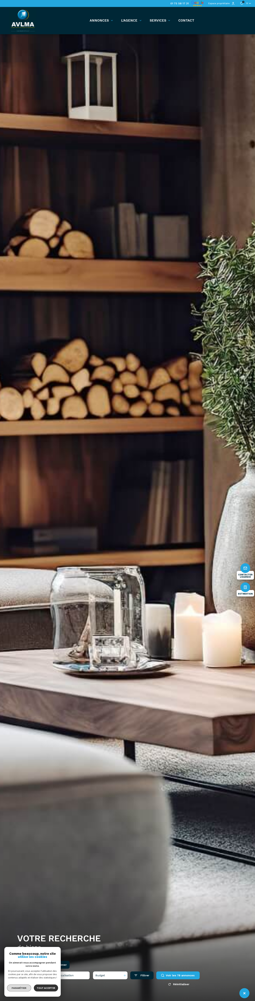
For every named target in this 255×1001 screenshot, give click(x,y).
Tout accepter (46, 988)
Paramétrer (19, 988)
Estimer (61, 964)
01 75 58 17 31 (179, 3)
